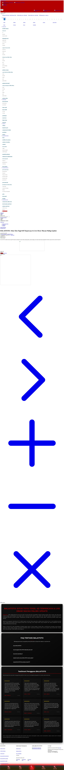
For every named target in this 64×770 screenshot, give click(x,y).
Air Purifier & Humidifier (6, 191)
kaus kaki (3, 54)
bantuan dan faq (18, 751)
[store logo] (8, 13)
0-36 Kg (3, 113)
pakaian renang (5, 69)
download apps (10, 2)
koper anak (4, 107)
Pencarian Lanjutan (3, 217)
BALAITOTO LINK (3, 761)
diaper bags (4, 120)
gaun (3, 62)
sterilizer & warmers (6, 139)
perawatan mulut (4, 178)
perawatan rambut (4, 176)
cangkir (3, 148)
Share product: (2, 254)
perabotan (4, 132)
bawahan (3, 60)
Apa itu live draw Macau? (18, 653)
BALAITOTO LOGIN (4, 758)
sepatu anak (4, 51)
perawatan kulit (4, 171)
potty (3, 194)
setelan (3, 77)
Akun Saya (2, 212)
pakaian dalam (4, 80)
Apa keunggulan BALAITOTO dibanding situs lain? (23, 649)
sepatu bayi (4, 49)
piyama (3, 43)
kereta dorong (5, 101)
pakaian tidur (4, 40)
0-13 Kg (3, 111)
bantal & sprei (5, 127)
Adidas (14, 22)
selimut (3, 125)
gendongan (4, 115)
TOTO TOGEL (3, 751)
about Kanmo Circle (13, 15)
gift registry (23, 2)
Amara (44, 22)
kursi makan (4, 166)
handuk (3, 198)
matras (3, 134)
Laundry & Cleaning (5, 188)
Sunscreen (3, 173)
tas (2, 32)
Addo (4, 22)
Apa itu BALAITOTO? (17, 645)
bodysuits (3, 45)
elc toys (3, 209)
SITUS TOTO (2, 748)
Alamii (34, 22)
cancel (2, 218)
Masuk (2, 213)
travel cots (4, 117)
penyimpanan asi (4, 162)
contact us (46, 15)
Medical (3, 189)
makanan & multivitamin (7, 156)
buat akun (4, 224)
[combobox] (5, 216)
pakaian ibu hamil (5, 83)
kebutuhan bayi (5, 38)
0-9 (61, 19)
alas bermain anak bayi (6, 203)
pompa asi (3, 160)
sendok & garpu (4, 151)
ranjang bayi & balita (6, 129)
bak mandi (4, 196)
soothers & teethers (6, 142)
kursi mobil (4, 109)
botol (3, 137)
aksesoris (3, 67)
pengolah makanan (6, 154)
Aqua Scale (54, 22)
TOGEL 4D (2, 753)
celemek (4, 144)
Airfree (24, 22)
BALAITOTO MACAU (4, 763)
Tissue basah (4, 186)
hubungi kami (18, 748)
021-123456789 (18, 753)
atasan (3, 87)
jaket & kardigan (4, 65)
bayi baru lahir (4, 103)
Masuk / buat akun (5, 223)
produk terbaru (5, 28)
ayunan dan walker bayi (7, 201)
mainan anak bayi (5, 206)
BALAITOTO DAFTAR (4, 756)
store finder (36, 15)
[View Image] (0, 601)
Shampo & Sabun (4, 174)
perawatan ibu (5, 182)
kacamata (3, 34)
